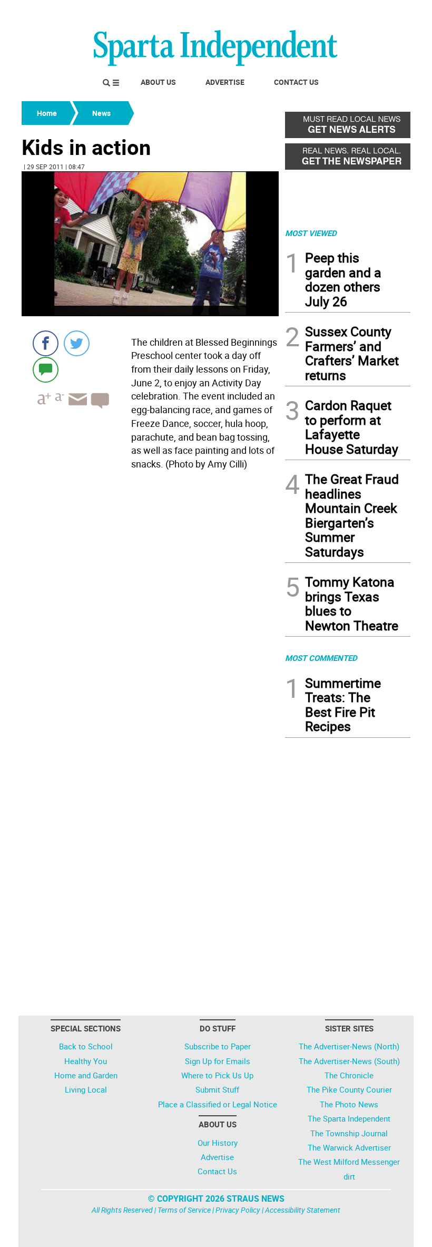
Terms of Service (184, 1210)
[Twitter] (77, 343)
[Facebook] (45, 343)
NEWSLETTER (326, 12)
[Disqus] (150, 608)
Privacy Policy (237, 1210)
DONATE (385, 12)
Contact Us (296, 82)
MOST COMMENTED (321, 657)
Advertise (224, 82)
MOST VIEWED (311, 233)
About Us (158, 82)
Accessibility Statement (302, 1210)
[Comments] (45, 369)
